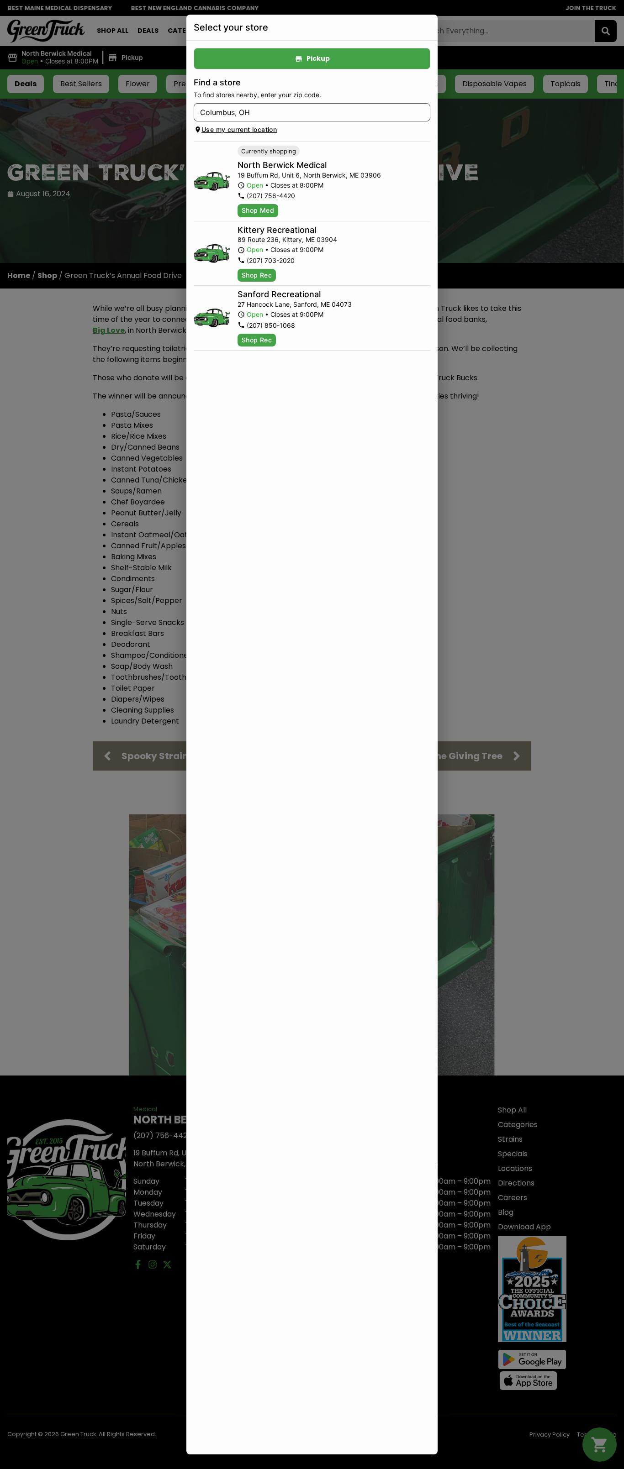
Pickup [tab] (318, 58)
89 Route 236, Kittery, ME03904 (287, 239)
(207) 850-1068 (271, 325)
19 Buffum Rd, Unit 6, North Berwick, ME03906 (309, 175)
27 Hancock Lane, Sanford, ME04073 (295, 304)
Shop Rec (257, 275)
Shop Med (258, 210)
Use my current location (239, 129)
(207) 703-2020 (271, 260)
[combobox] (304, 112)
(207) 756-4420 (271, 195)
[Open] (423, 112)
